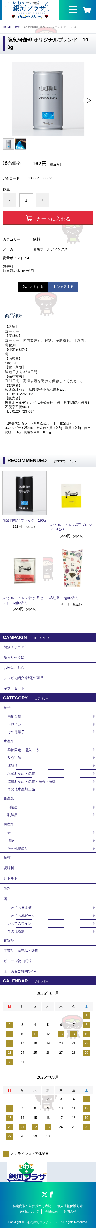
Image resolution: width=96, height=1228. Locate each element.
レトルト (10, 878)
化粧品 (9, 940)
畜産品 (9, 798)
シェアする (65, 287)
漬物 (10, 841)
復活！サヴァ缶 (16, 647)
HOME (7, 27)
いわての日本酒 (19, 908)
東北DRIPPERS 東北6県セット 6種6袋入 (22, 600)
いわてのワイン (19, 923)
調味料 (9, 868)
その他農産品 (17, 848)
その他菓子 (16, 732)
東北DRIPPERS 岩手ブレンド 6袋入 (70, 527)
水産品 (9, 741)
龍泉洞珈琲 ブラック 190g (24, 520)
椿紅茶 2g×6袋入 (63, 598)
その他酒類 (16, 931)
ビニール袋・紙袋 (17, 961)
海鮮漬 (12, 766)
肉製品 (12, 807)
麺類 (7, 858)
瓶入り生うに (14, 657)
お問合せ (70, 1211)
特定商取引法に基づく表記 (32, 1206)
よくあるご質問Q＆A (20, 971)
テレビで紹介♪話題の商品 (23, 678)
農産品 (9, 824)
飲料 (18, 27)
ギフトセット (14, 688)
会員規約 (51, 1211)
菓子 (7, 707)
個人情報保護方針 (70, 1206)
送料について (29, 1211)
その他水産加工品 (21, 789)
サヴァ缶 (14, 758)
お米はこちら (14, 668)
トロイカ (14, 724)
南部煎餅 (14, 716)
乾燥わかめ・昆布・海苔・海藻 (31, 781)
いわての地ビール (21, 916)
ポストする (34, 287)
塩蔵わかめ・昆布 (21, 773)
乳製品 (12, 815)
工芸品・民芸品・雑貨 (21, 951)
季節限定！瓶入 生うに (25, 750)
